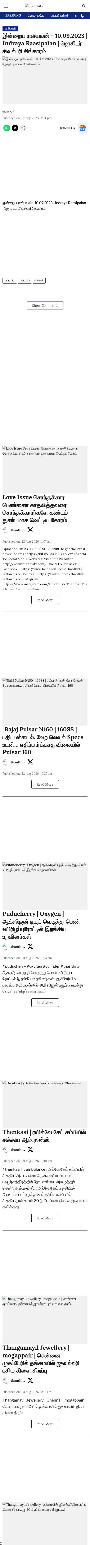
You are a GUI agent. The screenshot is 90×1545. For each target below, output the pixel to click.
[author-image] (6, 530)
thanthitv (9, 280)
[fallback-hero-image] (45, 469)
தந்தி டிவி (9, 111)
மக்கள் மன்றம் (59, 15)
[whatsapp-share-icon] (6, 130)
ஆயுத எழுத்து (36, 15)
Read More (45, 600)
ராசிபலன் (39, 280)
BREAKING (13, 15)
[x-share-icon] (15, 130)
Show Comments (45, 305)
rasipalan (25, 280)
